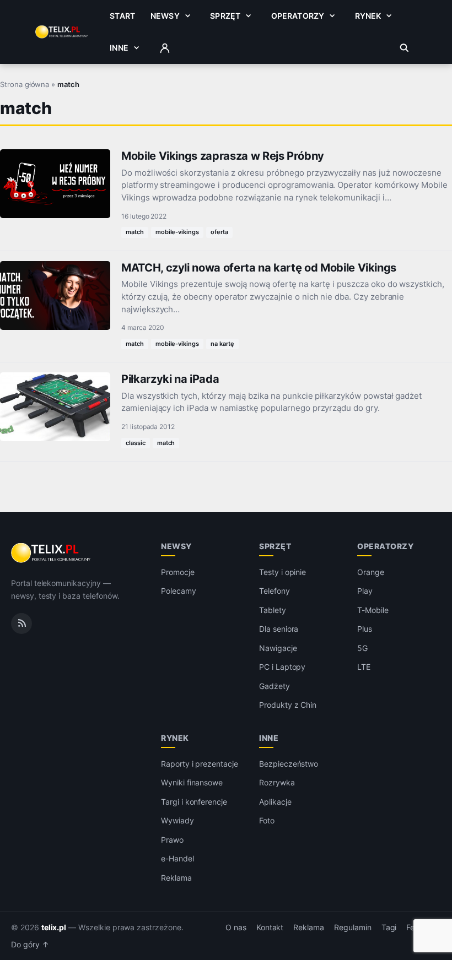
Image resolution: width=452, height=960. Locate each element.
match (135, 232)
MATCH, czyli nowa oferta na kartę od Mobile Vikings (258, 267)
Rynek (368, 15)
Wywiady (177, 820)
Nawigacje (278, 648)
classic (136, 443)
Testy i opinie (282, 572)
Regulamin (353, 927)
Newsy (165, 15)
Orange (370, 572)
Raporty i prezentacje (199, 763)
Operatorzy (297, 15)
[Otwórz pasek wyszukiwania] (404, 48)
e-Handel (177, 858)
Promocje (178, 572)
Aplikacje (275, 801)
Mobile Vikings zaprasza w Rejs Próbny (222, 155)
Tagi (389, 927)
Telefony (274, 590)
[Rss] (21, 623)
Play (365, 590)
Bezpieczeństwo (288, 763)
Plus (364, 628)
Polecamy (178, 590)
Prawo (172, 839)
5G (362, 648)
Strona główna (24, 84)
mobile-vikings (177, 232)
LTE (363, 666)
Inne (119, 47)
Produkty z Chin (287, 704)
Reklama (176, 877)
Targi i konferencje (194, 801)
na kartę (222, 344)
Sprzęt (225, 15)
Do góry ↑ (30, 944)
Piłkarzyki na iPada (170, 379)
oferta (219, 232)
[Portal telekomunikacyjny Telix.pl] (51, 553)
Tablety (272, 610)
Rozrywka (277, 782)
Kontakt (270, 927)
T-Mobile (373, 610)
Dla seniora (278, 628)
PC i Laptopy (282, 666)
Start (122, 15)
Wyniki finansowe (192, 782)
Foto (267, 820)
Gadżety (274, 686)
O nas (235, 927)
